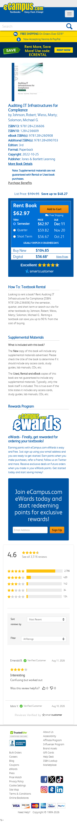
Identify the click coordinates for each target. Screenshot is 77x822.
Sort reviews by (16, 622)
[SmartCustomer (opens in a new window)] (39, 271)
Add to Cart (54, 209)
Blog (11, 760)
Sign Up (57, 530)
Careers (13, 756)
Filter (13, 638)
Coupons (14, 764)
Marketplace (49, 764)
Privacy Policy (16, 781)
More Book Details (20, 164)
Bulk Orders (15, 752)
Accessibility (49, 736)
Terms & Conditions (20, 793)
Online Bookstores (19, 797)
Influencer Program (53, 744)
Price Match (15, 777)
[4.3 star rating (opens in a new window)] (48, 265)
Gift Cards (48, 752)
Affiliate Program (52, 740)
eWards (13, 769)
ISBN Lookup (50, 760)
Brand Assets (50, 748)
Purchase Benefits (20, 183)
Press (12, 773)
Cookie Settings (17, 785)
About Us (48, 732)
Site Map (14, 789)
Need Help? (24, 812)
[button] (38, 571)
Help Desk (48, 756)
